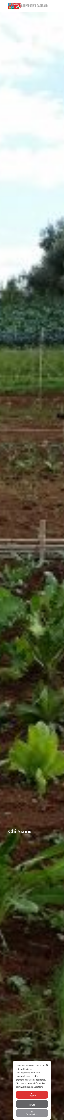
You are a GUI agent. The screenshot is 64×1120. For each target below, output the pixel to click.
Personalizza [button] (32, 1114)
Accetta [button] (32, 1095)
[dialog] (32, 1090)
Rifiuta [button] (32, 1105)
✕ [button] (47, 1065)
